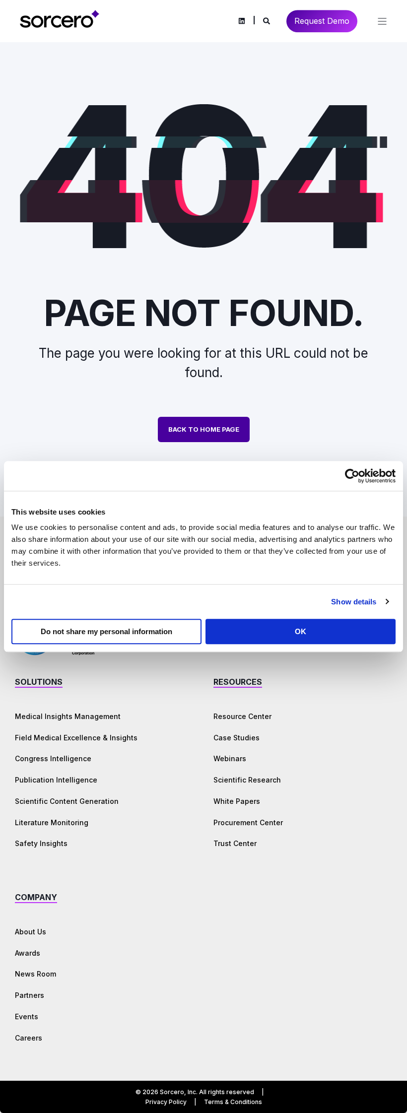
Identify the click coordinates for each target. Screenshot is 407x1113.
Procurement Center (248, 822)
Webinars (229, 758)
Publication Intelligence (56, 780)
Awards (27, 953)
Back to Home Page (203, 429)
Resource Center (242, 716)
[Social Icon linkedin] (241, 21)
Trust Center (235, 843)
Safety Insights (41, 843)
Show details (353, 601)
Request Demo (321, 21)
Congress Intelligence (53, 758)
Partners (29, 995)
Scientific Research (247, 780)
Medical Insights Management (68, 716)
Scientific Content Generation (67, 801)
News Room (35, 974)
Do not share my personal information (106, 631)
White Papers (236, 801)
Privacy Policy (166, 1102)
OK (300, 631)
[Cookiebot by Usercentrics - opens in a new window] (352, 475)
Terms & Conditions (233, 1102)
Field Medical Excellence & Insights (76, 737)
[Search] (267, 20)
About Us (30, 931)
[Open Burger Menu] (382, 21)
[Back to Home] (59, 26)
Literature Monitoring (51, 822)
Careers (28, 1038)
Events (26, 1016)
